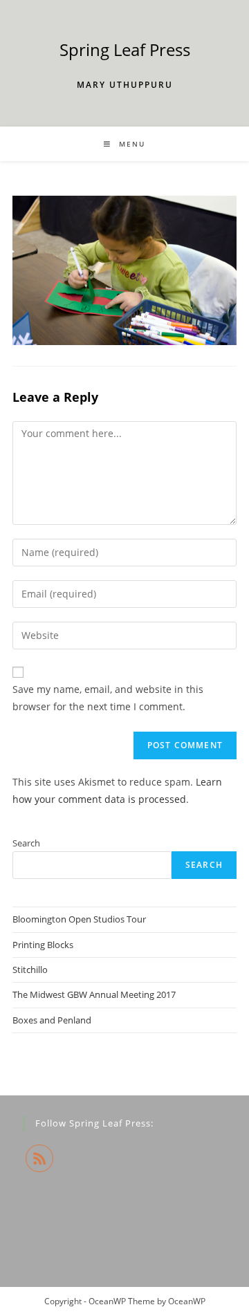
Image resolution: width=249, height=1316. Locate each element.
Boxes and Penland (51, 1020)
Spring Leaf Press (124, 49)
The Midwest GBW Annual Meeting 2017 (94, 994)
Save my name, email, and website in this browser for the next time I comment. (107, 698)
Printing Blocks (42, 944)
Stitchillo (30, 969)
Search (26, 843)
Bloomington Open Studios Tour (79, 919)
